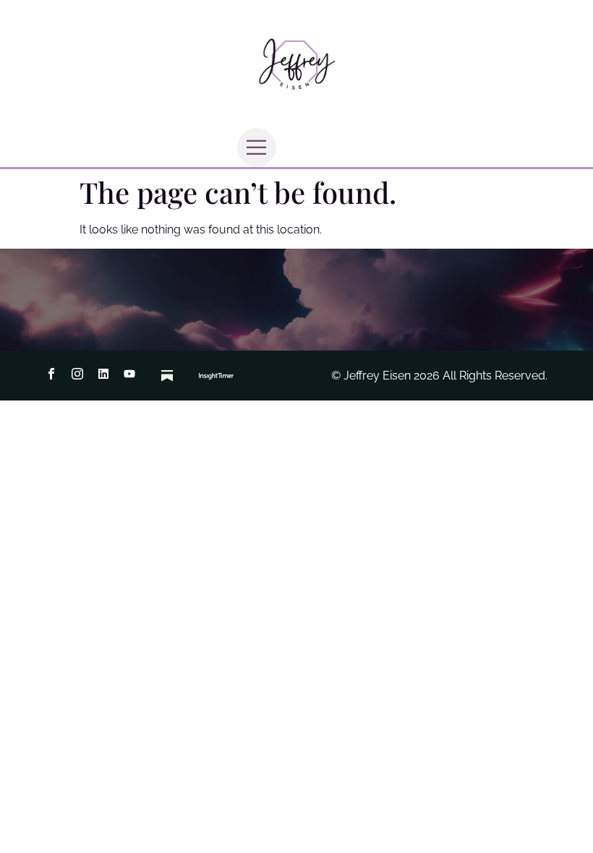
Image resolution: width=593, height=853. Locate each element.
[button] (256, 147)
